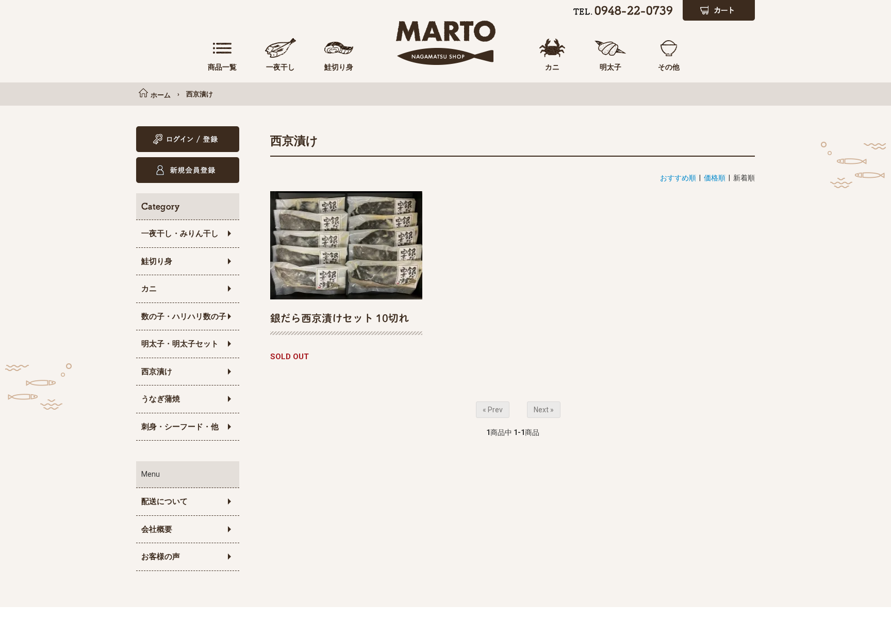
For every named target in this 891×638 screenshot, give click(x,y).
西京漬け (199, 94)
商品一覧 (222, 67)
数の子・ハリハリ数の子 (183, 316)
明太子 (610, 67)
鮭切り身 (338, 67)
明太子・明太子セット (180, 343)
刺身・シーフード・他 (180, 426)
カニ (552, 67)
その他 (669, 67)
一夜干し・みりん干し (180, 233)
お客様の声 (160, 556)
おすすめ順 (678, 178)
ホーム (161, 95)
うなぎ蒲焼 (160, 399)
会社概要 (156, 529)
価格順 (714, 178)
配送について (164, 501)
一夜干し (280, 67)
